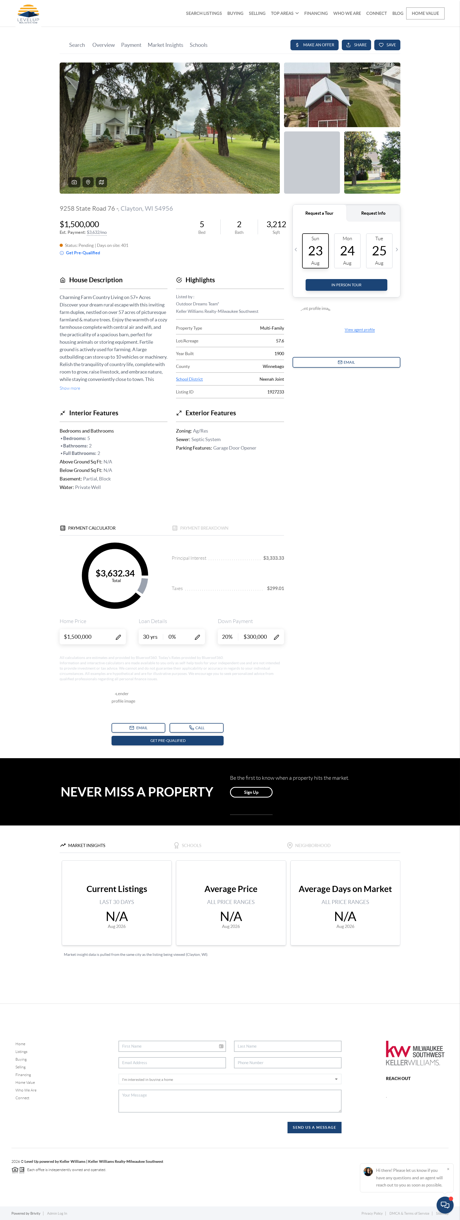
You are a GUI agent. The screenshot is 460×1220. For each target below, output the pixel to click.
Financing (316, 13)
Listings (21, 1051)
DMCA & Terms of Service (409, 1213)
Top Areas (282, 13)
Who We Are (347, 13)
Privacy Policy (372, 1213)
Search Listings (204, 13)
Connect (376, 13)
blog (398, 13)
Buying (235, 13)
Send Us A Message (314, 1127)
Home (20, 1044)
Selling (257, 13)
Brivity (35, 1213)
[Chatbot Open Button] (445, 1205)
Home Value (425, 13)
